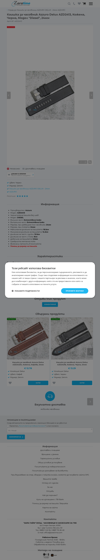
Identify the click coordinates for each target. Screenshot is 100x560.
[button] (26, 291)
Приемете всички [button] (75, 291)
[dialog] (50, 280)
